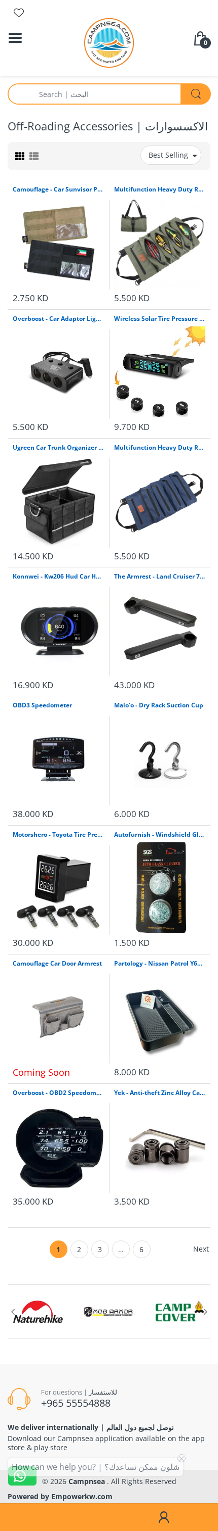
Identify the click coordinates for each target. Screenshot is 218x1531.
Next (201, 1249)
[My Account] (163, 1517)
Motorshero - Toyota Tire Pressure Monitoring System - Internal (58, 835)
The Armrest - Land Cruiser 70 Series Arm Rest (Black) (159, 576)
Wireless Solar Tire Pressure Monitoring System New (159, 319)
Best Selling (168, 155)
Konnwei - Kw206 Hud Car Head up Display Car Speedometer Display (58, 576)
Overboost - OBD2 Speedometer (58, 1093)
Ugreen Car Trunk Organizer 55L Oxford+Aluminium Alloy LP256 (58, 448)
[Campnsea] (109, 42)
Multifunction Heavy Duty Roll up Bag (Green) (159, 189)
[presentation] (13, 1311)
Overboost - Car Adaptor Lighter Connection (58, 319)
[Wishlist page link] (19, 13)
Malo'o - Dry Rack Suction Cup (158, 705)
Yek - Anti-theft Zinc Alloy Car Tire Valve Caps (159, 1093)
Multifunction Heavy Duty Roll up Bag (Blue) (159, 448)
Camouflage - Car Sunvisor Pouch (58, 189)
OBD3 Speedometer (42, 705)
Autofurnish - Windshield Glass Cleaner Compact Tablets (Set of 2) (159, 835)
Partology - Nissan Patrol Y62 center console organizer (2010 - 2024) (159, 964)
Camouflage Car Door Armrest (57, 964)
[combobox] (109, 94)
